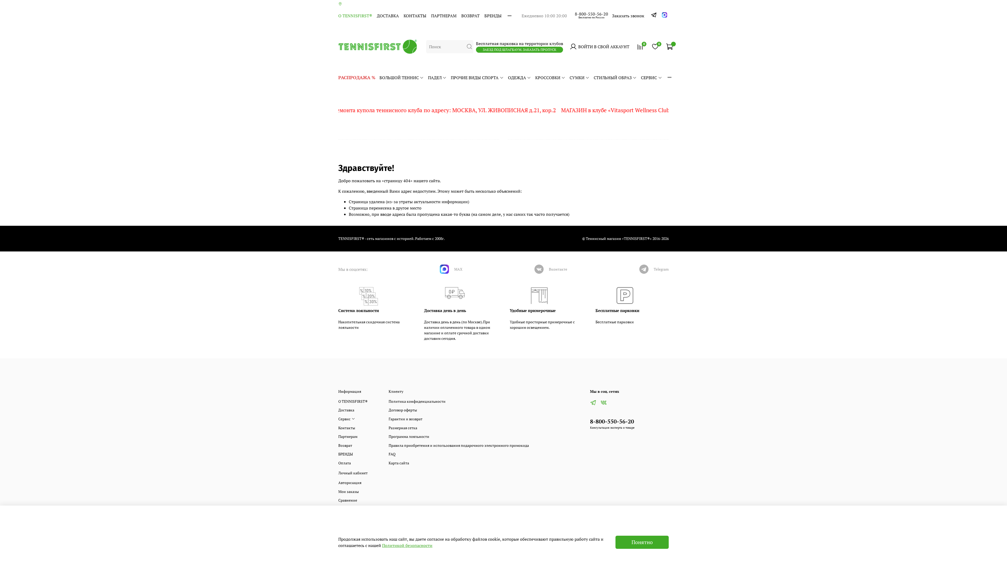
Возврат (470, 16)
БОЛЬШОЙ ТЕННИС (399, 77)
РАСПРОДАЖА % (356, 77)
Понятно (642, 542)
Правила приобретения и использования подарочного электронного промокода (459, 445)
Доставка (388, 16)
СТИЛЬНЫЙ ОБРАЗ (613, 77)
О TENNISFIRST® (355, 16)
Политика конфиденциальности (417, 401)
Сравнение (347, 500)
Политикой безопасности (407, 545)
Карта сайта (399, 462)
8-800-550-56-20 (591, 14)
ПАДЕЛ (435, 77)
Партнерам (444, 16)
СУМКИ (577, 77)
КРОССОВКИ (547, 77)
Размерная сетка (403, 427)
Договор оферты (403, 409)
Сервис (649, 77)
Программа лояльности (409, 436)
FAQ (392, 454)
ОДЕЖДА (517, 77)
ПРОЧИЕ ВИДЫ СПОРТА (475, 77)
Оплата (344, 462)
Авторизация (349, 482)
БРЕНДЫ (493, 16)
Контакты (415, 16)
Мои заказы (348, 491)
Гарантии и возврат (405, 418)
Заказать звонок (628, 16)
